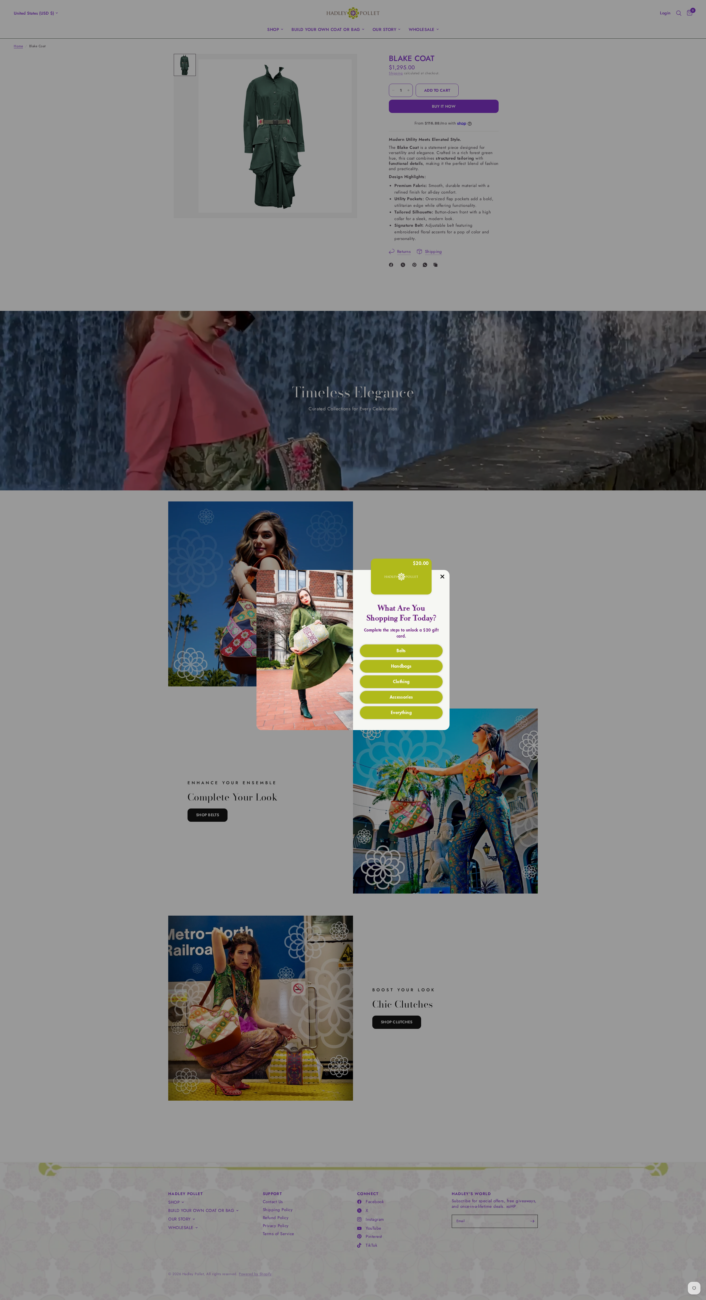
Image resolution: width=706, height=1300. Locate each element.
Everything (401, 712)
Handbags (401, 665)
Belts (401, 650)
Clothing (401, 681)
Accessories (401, 696)
